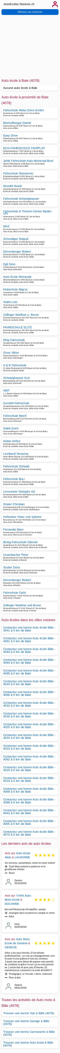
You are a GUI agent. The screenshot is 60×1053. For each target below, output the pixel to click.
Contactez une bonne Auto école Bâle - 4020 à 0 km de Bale (29, 769)
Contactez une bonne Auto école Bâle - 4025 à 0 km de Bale (29, 726)
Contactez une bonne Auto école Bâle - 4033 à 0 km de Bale (29, 683)
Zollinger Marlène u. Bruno (21, 315)
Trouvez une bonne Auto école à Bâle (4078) (28, 1044)
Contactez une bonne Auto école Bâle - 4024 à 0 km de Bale (29, 736)
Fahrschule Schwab (16, 466)
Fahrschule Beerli (14, 416)
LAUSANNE (22, 857)
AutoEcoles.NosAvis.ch (19, 4)
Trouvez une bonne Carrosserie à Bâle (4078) (29, 1033)
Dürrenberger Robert (17, 251)
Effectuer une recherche (30, 12)
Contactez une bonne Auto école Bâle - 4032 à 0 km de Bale (29, 704)
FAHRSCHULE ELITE (17, 327)
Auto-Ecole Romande (17, 277)
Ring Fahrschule (14, 340)
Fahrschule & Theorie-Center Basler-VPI (27, 212)
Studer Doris (11, 567)
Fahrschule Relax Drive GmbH (23, 110)
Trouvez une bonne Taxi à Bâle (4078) (28, 1013)
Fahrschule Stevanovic (18, 173)
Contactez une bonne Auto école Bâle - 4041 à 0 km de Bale (29, 629)
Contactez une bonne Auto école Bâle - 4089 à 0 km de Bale (29, 790)
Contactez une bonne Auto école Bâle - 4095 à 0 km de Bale (29, 672)
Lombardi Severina (15, 454)
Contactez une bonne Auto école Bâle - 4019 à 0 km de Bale (29, 779)
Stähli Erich (10, 428)
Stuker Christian (14, 504)
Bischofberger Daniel (17, 123)
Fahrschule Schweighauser (21, 199)
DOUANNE (12, 903)
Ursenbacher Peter (15, 555)
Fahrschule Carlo (14, 592)
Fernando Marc (13, 529)
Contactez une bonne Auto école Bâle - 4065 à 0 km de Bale (29, 822)
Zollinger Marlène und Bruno (22, 605)
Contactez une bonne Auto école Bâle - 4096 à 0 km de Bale (29, 693)
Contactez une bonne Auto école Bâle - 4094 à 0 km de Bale (29, 661)
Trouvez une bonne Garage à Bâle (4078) (26, 1022)
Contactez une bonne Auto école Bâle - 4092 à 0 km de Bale (29, 758)
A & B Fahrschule (14, 365)
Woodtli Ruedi (12, 186)
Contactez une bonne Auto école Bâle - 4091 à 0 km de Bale (29, 640)
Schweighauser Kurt (16, 378)
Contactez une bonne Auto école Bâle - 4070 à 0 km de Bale (29, 833)
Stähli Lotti (10, 302)
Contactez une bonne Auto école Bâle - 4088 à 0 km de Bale (29, 801)
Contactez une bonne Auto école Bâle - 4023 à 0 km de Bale (29, 747)
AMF (6, 390)
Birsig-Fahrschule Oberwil (20, 542)
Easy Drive (10, 135)
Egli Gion (9, 264)
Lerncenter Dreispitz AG (19, 491)
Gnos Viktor (11, 352)
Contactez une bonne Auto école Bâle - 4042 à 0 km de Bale (29, 812)
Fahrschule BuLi (14, 479)
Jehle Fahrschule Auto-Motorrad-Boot (28, 161)
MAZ (6, 226)
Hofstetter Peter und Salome (22, 517)
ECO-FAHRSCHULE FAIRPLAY (24, 148)
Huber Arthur (11, 441)
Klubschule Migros (15, 289)
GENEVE (11, 947)
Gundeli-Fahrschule (16, 403)
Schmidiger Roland (15, 239)
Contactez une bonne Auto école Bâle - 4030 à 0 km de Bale (29, 715)
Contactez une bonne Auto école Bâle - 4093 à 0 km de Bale (29, 650)
